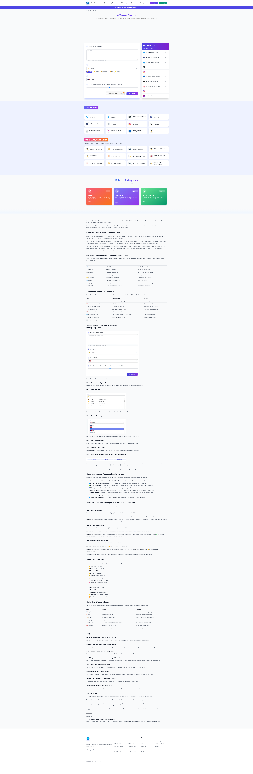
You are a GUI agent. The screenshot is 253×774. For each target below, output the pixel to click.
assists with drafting (102, 660)
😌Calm (117, 71)
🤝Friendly (96, 71)
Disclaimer (157, 746)
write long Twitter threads (108, 637)
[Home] (86, 10)
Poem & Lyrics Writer (132, 751)
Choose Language (91, 76)
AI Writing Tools (117, 743)
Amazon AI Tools (131, 749)
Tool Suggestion (144, 751)
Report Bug (143, 746)
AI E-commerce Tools (118, 749)
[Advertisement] (124, 30)
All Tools (92, 10)
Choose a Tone (91, 64)
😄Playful (89, 71)
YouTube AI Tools (131, 741)
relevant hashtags (138, 243)
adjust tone (154, 246)
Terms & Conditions (159, 743)
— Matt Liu (89, 713)
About (142, 741)
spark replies (123, 309)
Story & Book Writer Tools (119, 751)
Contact (143, 749)
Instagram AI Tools (132, 746)
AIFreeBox (93, 761)
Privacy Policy (158, 741)
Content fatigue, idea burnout (118, 317)
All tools (115, 741)
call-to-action (116, 497)
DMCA (156, 749)
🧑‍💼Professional (104, 71)
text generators (90, 238)
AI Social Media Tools (118, 746)
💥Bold (111, 71)
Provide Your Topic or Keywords (94, 46)
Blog (142, 743)
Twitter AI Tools (131, 743)
